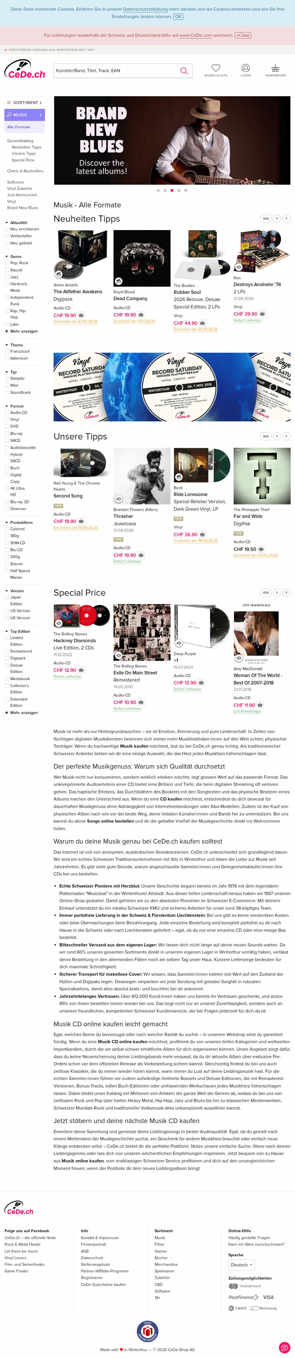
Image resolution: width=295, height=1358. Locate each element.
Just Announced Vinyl (22, 198)
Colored (17, 528)
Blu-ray (16, 433)
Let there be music (21, 1251)
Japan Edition (16, 600)
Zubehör (162, 1277)
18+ (157, 1297)
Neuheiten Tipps (26, 147)
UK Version (20, 618)
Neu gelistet (21, 243)
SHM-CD (17, 543)
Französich (20, 351)
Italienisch (19, 358)
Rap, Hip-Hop (18, 314)
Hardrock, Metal (19, 287)
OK (178, 17)
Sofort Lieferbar (247, 320)
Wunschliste (216, 75)
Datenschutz (92, 1257)
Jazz (14, 277)
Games (161, 1251)
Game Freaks (16, 1271)
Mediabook (20, 678)
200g (15, 556)
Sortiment (26, 102)
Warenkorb (276, 75)
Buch (15, 468)
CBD (159, 1284)
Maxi (14, 385)
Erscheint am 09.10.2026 (256, 555)
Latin (14, 324)
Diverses (18, 508)
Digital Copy (15, 478)
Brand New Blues (22, 207)
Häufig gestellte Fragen (249, 1237)
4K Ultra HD (17, 491)
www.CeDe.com (195, 35)
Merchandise (166, 1264)
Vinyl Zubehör (19, 188)
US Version (20, 610)
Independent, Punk (22, 300)
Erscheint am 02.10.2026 (76, 321)
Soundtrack (20, 392)
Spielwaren (164, 1271)
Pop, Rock (19, 263)
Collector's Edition (19, 689)
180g (14, 535)
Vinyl (14, 419)
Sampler (17, 378)
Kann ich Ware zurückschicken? (256, 1244)
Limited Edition (16, 641)
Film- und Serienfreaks (25, 1264)
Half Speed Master (20, 574)
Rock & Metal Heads (23, 1244)
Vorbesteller (21, 236)
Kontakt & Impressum (100, 1237)
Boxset (16, 564)
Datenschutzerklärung (145, 9)
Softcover (15, 182)
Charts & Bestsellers (25, 171)
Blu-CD (16, 549)
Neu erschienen (24, 229)
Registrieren (92, 1277)
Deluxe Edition (16, 668)
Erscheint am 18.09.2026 (76, 527)
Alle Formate (18, 127)
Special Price (23, 160)
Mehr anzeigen (24, 331)
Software (162, 1291)
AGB (85, 1251)
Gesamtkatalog (20, 140)
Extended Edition (18, 702)
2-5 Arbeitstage (247, 711)
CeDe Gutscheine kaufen (103, 1284)
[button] (158, 190)
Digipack (18, 658)
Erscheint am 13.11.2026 (134, 321)
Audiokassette (23, 447)
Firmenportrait (93, 1244)
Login (246, 75)
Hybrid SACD (16, 457)
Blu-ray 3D (19, 501)
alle (266, 218)
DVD (14, 426)
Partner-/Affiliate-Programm (104, 1271)
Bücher (161, 1257)
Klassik (16, 270)
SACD (15, 440)
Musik (20, 115)
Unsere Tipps (24, 153)
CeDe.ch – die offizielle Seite (30, 1237)
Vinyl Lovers (16, 1257)
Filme (159, 1244)
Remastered (21, 651)
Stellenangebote (95, 1264)
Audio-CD (18, 412)
